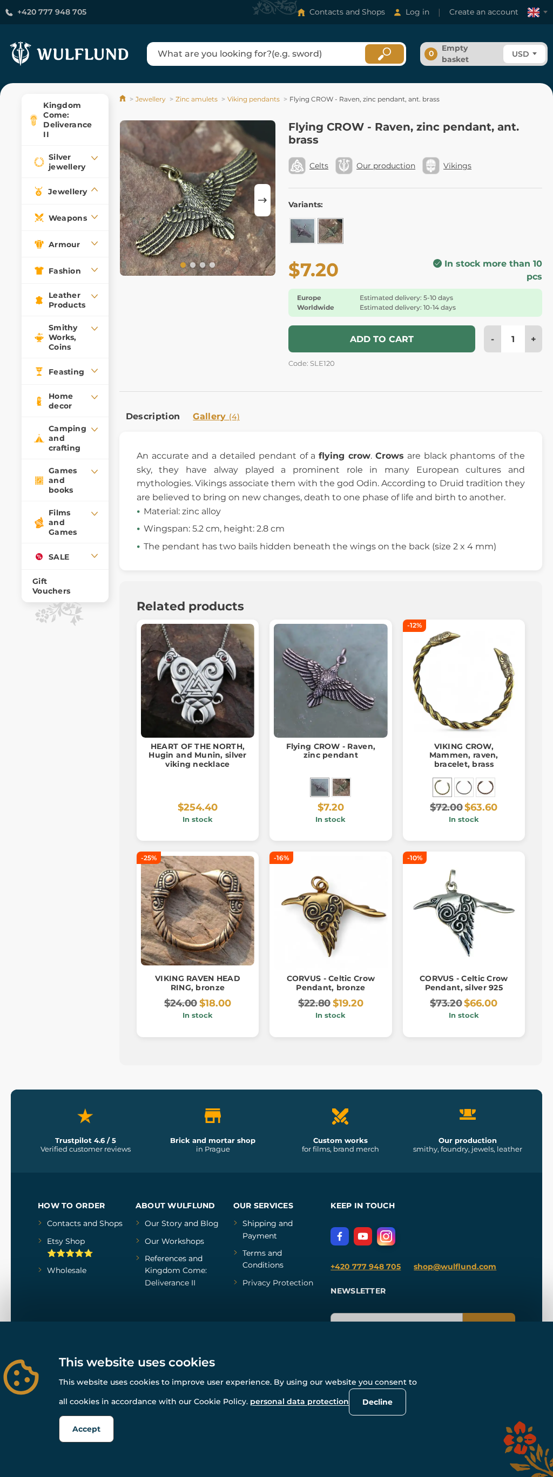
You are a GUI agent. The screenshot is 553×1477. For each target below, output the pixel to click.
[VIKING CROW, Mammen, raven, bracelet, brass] (442, 787)
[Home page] (123, 99)
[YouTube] (363, 1236)
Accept (86, 1429)
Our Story (163, 1223)
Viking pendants (253, 99)
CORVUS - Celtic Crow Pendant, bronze (331, 983)
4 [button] (211, 264)
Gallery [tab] (216, 416)
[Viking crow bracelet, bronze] (485, 787)
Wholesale (66, 1270)
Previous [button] (133, 200)
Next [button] (262, 200)
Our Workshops (174, 1241)
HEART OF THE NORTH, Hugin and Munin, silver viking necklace (197, 755)
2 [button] (192, 264)
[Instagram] (386, 1236)
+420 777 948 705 (51, 12)
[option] (197, 200)
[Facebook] (340, 1236)
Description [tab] (153, 416)
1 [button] (182, 264)
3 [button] (201, 264)
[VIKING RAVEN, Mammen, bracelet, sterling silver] (464, 787)
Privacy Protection (277, 1283)
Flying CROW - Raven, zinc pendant (331, 750)
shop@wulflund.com (455, 1266)
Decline (377, 1402)
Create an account (483, 12)
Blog (209, 1223)
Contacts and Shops (347, 12)
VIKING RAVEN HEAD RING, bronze (197, 983)
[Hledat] (384, 54)
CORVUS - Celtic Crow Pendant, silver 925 (464, 983)
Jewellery (151, 99)
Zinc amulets (197, 99)
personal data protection (299, 1401)
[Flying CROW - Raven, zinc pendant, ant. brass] (330, 231)
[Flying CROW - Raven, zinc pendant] (302, 231)
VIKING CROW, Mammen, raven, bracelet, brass (463, 755)
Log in (417, 12)
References (165, 1258)
